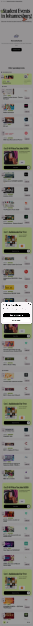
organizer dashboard (15, 311)
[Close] (29, 304)
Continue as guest (16, 320)
